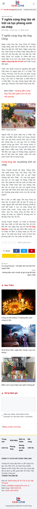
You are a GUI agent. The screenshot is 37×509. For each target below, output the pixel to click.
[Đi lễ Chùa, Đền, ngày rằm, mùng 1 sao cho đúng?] (18, 336)
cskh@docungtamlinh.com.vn (18, 486)
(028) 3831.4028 (11, 490)
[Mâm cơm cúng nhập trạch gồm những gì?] (18, 369)
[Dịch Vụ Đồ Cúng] (17, 3)
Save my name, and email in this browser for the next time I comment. (18, 415)
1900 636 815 (15, 488)
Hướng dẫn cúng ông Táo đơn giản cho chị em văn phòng (17, 93)
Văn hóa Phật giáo (7, 16)
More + (22, 256)
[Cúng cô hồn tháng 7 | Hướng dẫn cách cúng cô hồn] (18, 302)
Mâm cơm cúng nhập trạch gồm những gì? (18, 385)
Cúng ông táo (9, 161)
